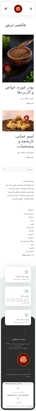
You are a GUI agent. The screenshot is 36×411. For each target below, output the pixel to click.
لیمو (32, 152)
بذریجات (31, 217)
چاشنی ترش (24, 98)
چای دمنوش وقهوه (28, 255)
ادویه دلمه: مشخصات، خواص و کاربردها (21, 188)
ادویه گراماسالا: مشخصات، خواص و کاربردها (20, 185)
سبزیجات (31, 234)
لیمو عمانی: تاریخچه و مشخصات (24, 141)
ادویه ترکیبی (30, 227)
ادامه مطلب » (29, 103)
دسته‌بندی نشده (29, 214)
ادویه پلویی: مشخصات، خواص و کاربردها (21, 192)
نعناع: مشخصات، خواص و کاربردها (23, 199)
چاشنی (31, 98)
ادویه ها (31, 231)
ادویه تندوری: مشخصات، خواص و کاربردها (21, 195)
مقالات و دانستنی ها (27, 241)
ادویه (32, 220)
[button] (31, 9)
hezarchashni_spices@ (13, 384)
